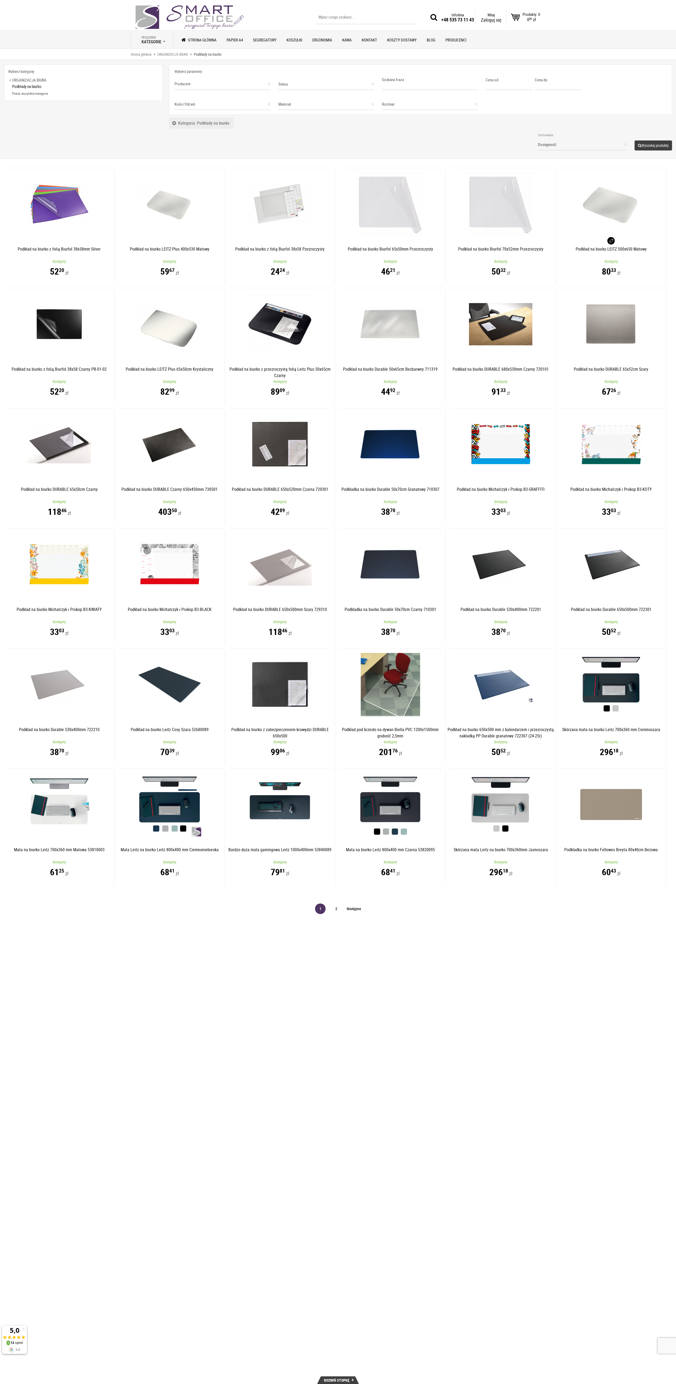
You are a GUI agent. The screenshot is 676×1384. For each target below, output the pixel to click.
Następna (354, 908)
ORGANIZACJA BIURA (172, 54)
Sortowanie (545, 135)
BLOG (431, 40)
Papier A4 (235, 40)
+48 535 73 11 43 (457, 19)
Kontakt (369, 40)
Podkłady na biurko (208, 54)
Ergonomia (322, 40)
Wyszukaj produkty (655, 145)
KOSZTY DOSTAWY (402, 40)
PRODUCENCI (456, 40)
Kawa (347, 40)
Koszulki (294, 40)
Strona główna (202, 40)
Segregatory (264, 40)
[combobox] (222, 82)
